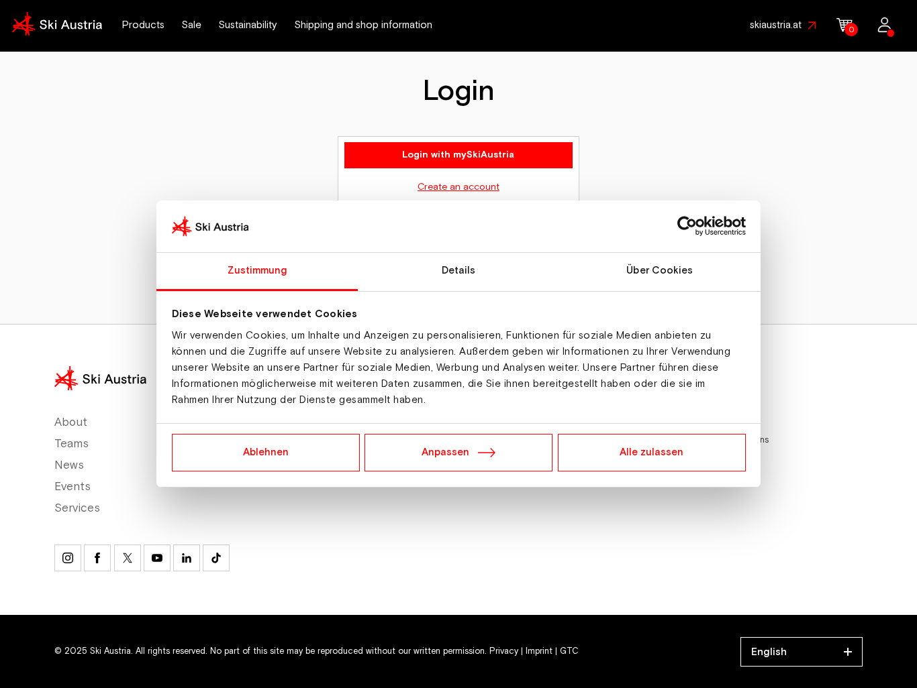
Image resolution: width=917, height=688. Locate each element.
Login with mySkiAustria (458, 155)
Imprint (539, 651)
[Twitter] (127, 557)
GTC (569, 651)
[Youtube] (157, 557)
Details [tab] (459, 270)
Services (76, 508)
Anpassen (445, 452)
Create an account (458, 187)
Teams (71, 444)
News (69, 465)
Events (72, 486)
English (769, 651)
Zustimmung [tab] (257, 270)
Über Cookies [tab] (659, 270)
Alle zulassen (651, 452)
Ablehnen (266, 452)
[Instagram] (67, 557)
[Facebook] (97, 557)
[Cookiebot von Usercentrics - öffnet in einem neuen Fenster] (687, 227)
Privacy (503, 651)
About (70, 422)
